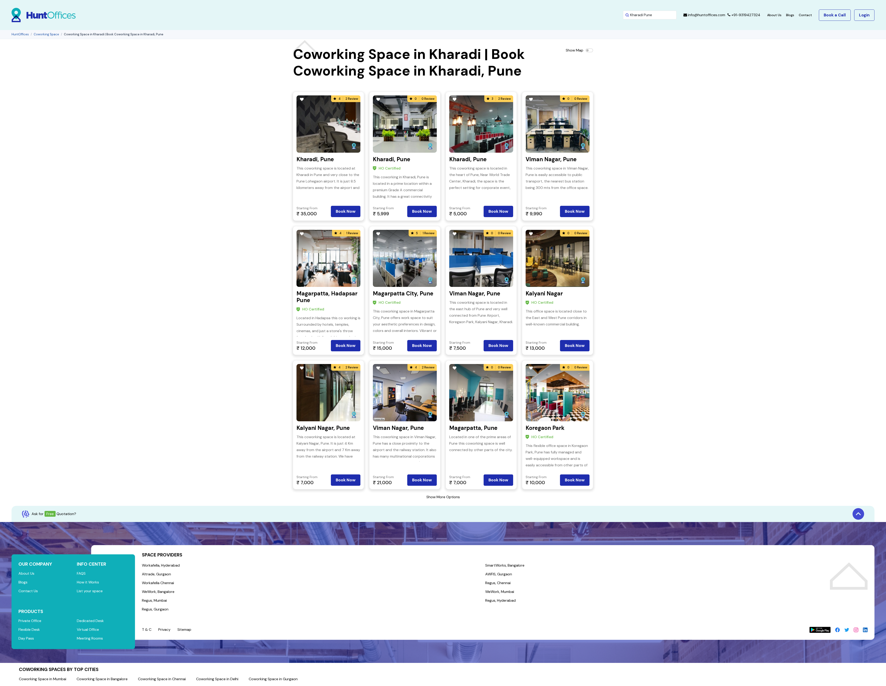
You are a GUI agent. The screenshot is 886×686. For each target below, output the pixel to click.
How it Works (88, 582)
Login (864, 15)
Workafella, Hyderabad (161, 565)
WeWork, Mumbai (499, 591)
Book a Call (835, 15)
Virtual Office (88, 629)
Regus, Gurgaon (155, 609)
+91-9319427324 (745, 14)
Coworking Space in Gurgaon (273, 679)
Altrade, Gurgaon (156, 574)
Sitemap (184, 629)
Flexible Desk (29, 629)
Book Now (346, 211)
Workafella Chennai (158, 582)
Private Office (29, 620)
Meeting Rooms (90, 638)
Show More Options (443, 497)
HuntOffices (20, 34)
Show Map (574, 50)
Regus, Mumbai (154, 600)
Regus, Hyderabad (500, 600)
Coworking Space (46, 34)
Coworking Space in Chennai (162, 679)
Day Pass (26, 638)
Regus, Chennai (498, 582)
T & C (146, 629)
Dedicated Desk (90, 620)
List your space (90, 591)
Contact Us (28, 591)
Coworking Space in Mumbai (42, 679)
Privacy (164, 629)
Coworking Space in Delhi (217, 679)
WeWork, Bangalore (158, 591)
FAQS (81, 573)
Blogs (790, 15)
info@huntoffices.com (706, 14)
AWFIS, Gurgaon (498, 574)
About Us (774, 15)
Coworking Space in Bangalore (102, 679)
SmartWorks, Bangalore (504, 565)
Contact (805, 15)
